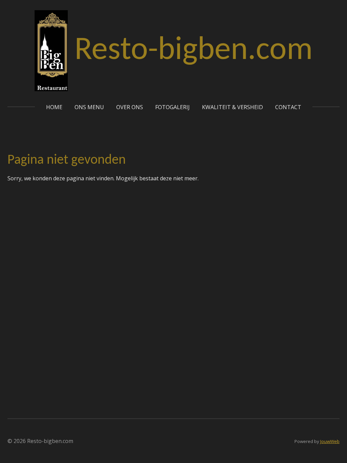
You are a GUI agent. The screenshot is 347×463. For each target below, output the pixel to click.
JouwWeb (330, 441)
